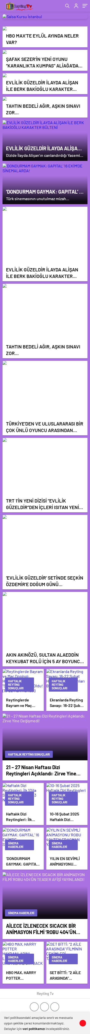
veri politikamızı (33, 1029)
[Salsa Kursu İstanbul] (45, 16)
